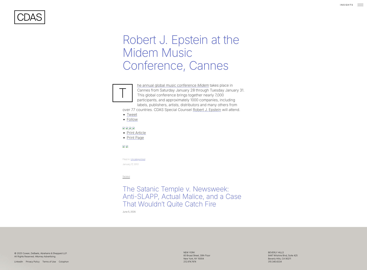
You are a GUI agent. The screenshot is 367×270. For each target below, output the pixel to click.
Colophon (64, 261)
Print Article (136, 132)
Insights (346, 5)
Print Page (135, 137)
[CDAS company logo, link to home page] (29, 17)
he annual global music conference (173, 85)
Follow (132, 119)
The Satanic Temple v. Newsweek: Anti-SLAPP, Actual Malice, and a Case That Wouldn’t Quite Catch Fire (182, 196)
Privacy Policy (33, 261)
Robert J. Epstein (207, 109)
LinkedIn (18, 261)
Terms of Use (49, 261)
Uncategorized (138, 159)
